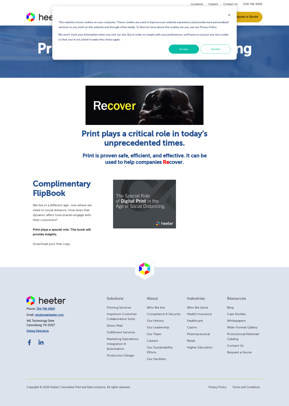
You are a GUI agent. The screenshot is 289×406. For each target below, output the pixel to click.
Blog (230, 307)
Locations (197, 4)
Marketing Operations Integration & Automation (122, 344)
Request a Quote (246, 16)
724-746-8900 (45, 309)
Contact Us (230, 4)
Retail (191, 341)
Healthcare (195, 321)
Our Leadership (158, 327)
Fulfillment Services (121, 332)
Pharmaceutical (198, 334)
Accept (183, 49)
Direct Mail (114, 325)
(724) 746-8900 (252, 4)
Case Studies (236, 314)
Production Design (120, 355)
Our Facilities (156, 359)
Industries (196, 299)
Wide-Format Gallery (242, 327)
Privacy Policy (217, 387)
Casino (192, 327)
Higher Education (200, 347)
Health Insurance (199, 314)
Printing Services (119, 307)
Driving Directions (38, 331)
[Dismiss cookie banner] (229, 14)
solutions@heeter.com (49, 315)
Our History (155, 321)
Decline (215, 49)
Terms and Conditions (246, 387)
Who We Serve (197, 307)
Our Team (154, 334)
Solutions (115, 299)
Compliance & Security (163, 314)
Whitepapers (236, 321)
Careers (213, 4)
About (152, 299)
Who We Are (156, 307)
